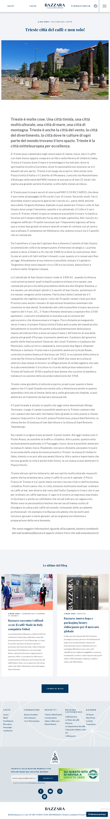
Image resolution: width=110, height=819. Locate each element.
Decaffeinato (8, 721)
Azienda (91, 710)
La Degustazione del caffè (75, 726)
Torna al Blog (55, 689)
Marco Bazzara (30, 718)
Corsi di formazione (31, 721)
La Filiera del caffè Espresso (72, 721)
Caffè (33, 6)
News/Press (90, 718)
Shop (11, 6)
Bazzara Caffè (55, 6)
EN (89, 6)
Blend (5, 718)
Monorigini (7, 727)
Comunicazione (51, 718)
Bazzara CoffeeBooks (73, 711)
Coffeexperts (70, 736)
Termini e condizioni (70, 815)
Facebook (40, 791)
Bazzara (55, 809)
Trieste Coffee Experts (53, 715)
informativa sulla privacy (36, 783)
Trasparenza (91, 724)
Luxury (6, 715)
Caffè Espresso (71, 717)
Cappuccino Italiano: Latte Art (75, 731)
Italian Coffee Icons (52, 721)
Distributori (7, 731)
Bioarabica (7, 724)
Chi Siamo (90, 715)
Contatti (89, 721)
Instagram (60, 791)
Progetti (51, 710)
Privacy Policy (84, 815)
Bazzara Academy (31, 715)
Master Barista (50, 724)
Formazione (77, 6)
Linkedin (44, 796)
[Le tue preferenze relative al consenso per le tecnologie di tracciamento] (97, 814)
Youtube (50, 791)
